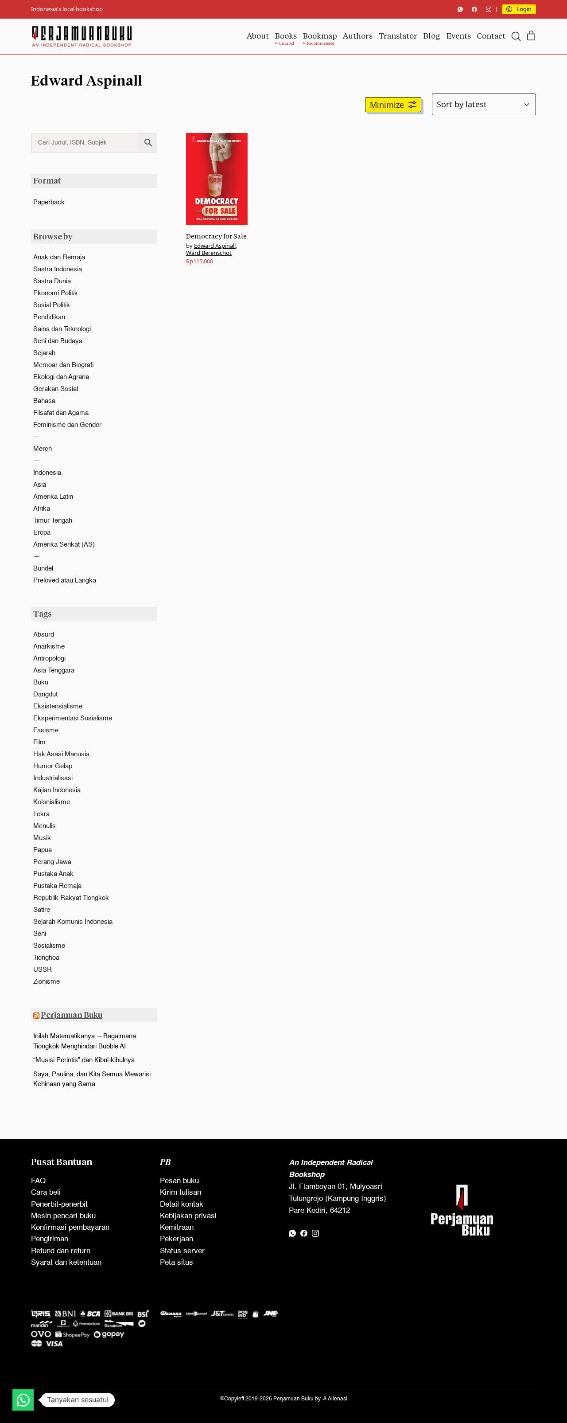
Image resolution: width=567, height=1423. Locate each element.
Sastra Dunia (52, 281)
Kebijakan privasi (188, 1216)
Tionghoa (46, 957)
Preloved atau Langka (64, 580)
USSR (42, 969)
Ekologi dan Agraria (61, 377)
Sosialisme (49, 945)
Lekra (41, 814)
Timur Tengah (52, 520)
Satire (41, 910)
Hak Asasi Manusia (61, 754)
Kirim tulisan (180, 1192)
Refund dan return (60, 1251)
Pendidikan (49, 317)
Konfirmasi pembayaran (70, 1227)
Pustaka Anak (53, 874)
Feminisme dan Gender (67, 425)
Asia (39, 484)
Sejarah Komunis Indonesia (73, 922)
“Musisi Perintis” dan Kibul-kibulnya (84, 1060)
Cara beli (46, 1192)
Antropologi (49, 658)
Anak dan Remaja (59, 257)
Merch (42, 449)
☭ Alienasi (334, 1399)
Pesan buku (179, 1181)
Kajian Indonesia (57, 790)
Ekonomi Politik (55, 293)
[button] (393, 104)
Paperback (49, 202)
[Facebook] (474, 9)
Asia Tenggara (53, 670)
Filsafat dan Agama (61, 413)
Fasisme (45, 730)
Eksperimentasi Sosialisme (72, 718)
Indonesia (47, 472)
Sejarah (44, 353)
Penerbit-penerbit (59, 1204)
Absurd (43, 634)
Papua (42, 850)
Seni (39, 933)
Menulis (44, 826)
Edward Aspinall (215, 246)
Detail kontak (181, 1204)
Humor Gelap (52, 766)
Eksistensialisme (57, 706)
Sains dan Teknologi (62, 329)
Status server (182, 1251)
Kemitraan (177, 1227)
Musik (42, 838)
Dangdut (45, 694)
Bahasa (44, 401)
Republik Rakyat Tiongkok (71, 898)
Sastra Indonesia (57, 269)
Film (39, 742)
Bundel (43, 568)
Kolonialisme (51, 802)
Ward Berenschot (209, 253)
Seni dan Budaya (57, 341)
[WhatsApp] (460, 9)
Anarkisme (49, 646)
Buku (40, 682)
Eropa (41, 532)
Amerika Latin (53, 496)
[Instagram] (488, 9)
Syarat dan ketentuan (66, 1262)
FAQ (38, 1181)
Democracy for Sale (216, 236)
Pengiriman (49, 1239)
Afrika (41, 508)
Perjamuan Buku (71, 1015)
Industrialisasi (53, 778)
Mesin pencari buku (63, 1216)
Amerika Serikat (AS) (64, 544)
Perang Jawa (52, 862)
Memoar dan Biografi (63, 365)
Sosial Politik (51, 305)
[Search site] (516, 36)
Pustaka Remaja (57, 886)
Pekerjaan (176, 1239)
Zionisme (46, 981)
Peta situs (176, 1262)
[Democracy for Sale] (217, 179)
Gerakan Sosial (55, 389)
